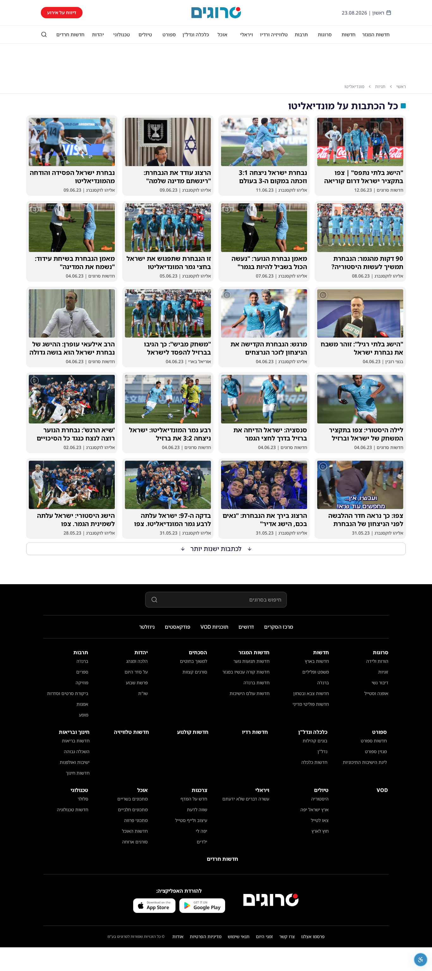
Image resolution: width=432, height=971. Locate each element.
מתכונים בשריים (132, 799)
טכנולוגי (121, 34)
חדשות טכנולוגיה (72, 809)
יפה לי (201, 831)
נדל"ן (322, 751)
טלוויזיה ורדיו (274, 34)
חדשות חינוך (77, 773)
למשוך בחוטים (193, 661)
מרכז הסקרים (278, 626)
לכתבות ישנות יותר (216, 548)
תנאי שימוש (239, 936)
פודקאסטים (177, 626)
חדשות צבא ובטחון (311, 693)
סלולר (82, 799)
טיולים (145, 34)
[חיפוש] (44, 34)
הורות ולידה (377, 661)
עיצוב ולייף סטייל (191, 820)
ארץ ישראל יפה (314, 809)
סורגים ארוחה (135, 842)
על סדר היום (136, 672)
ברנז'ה (323, 683)
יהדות (98, 34)
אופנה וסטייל (376, 693)
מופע (83, 715)
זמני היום (264, 936)
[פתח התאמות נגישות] (420, 959)
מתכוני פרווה (136, 820)
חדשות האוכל (135, 831)
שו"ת (143, 693)
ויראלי (246, 34)
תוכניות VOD (214, 626)
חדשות (348, 34)
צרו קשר (287, 936)
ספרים (82, 672)
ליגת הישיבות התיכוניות (365, 762)
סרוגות (325, 34)
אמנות (82, 704)
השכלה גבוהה (76, 751)
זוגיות (383, 672)
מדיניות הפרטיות (205, 936)
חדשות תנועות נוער (251, 661)
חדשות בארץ (317, 661)
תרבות (301, 34)
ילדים (202, 842)
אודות (177, 936)
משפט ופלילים (315, 672)
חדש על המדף (194, 799)
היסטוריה (320, 799)
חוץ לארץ (320, 831)
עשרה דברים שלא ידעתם (245, 799)
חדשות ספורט (374, 741)
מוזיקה (82, 683)
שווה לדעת (197, 809)
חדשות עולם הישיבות (249, 693)
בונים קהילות (315, 741)
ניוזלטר (147, 626)
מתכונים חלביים (133, 809)
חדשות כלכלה (314, 762)
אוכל (222, 34)
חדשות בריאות (75, 741)
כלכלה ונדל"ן (195, 34)
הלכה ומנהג (137, 661)
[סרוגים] (271, 900)
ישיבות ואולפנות (74, 762)
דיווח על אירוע (61, 12)
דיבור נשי (380, 683)
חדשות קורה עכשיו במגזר (245, 672)
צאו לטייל (320, 820)
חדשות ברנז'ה (256, 683)
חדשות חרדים (70, 34)
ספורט (169, 34)
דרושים (246, 626)
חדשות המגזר (376, 34)
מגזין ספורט (376, 751)
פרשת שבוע (137, 683)
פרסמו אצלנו (313, 936)
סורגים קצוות (194, 672)
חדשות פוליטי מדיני (311, 704)
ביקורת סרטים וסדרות (67, 693)
